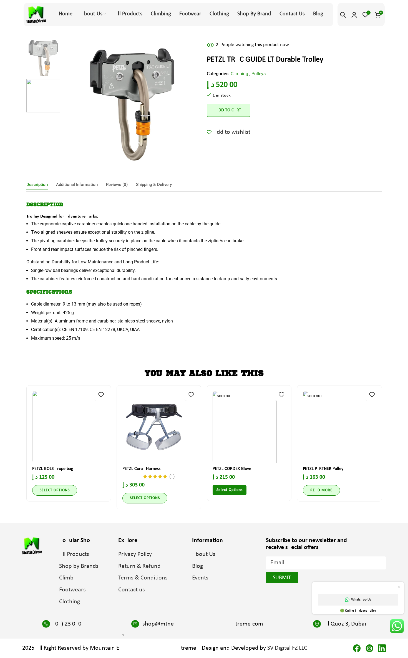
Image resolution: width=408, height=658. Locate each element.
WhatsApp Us (361, 599)
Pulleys (258, 73)
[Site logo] (36, 14)
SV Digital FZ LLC (287, 648)
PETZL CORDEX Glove (232, 469)
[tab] (37, 184)
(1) (172, 476)
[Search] (343, 14)
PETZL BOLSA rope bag (52, 469)
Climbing (239, 73)
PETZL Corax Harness (141, 469)
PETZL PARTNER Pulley (323, 469)
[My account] (354, 14)
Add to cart (228, 110)
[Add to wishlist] (101, 394)
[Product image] (68, 427)
